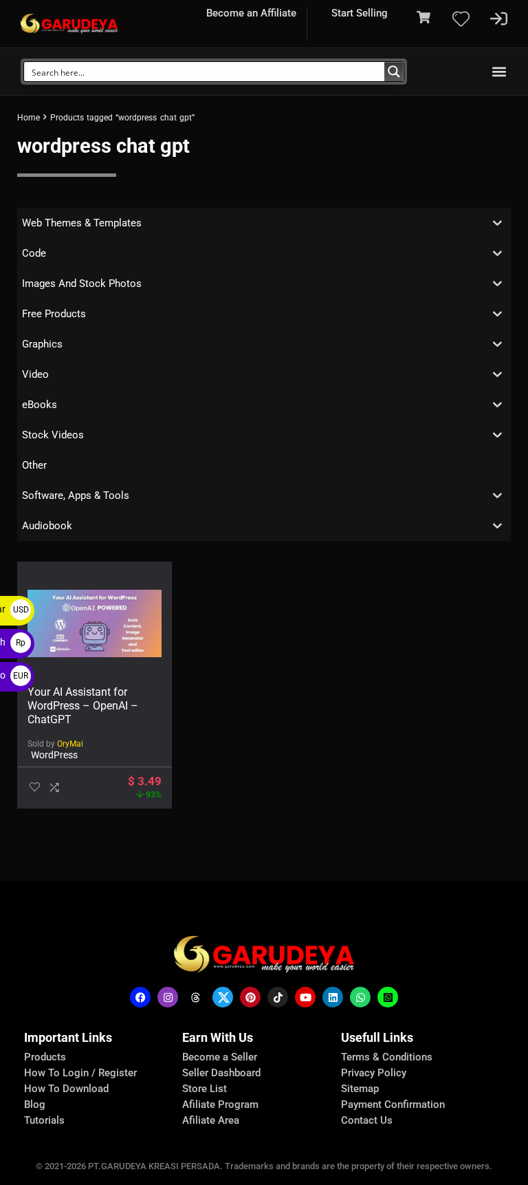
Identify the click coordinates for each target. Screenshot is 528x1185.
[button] (499, 72)
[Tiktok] (277, 997)
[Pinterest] (250, 997)
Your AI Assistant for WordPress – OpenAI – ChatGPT (83, 705)
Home (28, 117)
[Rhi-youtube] (305, 997)
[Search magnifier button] (394, 71)
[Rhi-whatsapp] (360, 997)
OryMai (70, 744)
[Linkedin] (332, 997)
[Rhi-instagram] (167, 997)
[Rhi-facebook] (140, 997)
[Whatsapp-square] (387, 997)
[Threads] (195, 997)
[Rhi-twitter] (222, 997)
